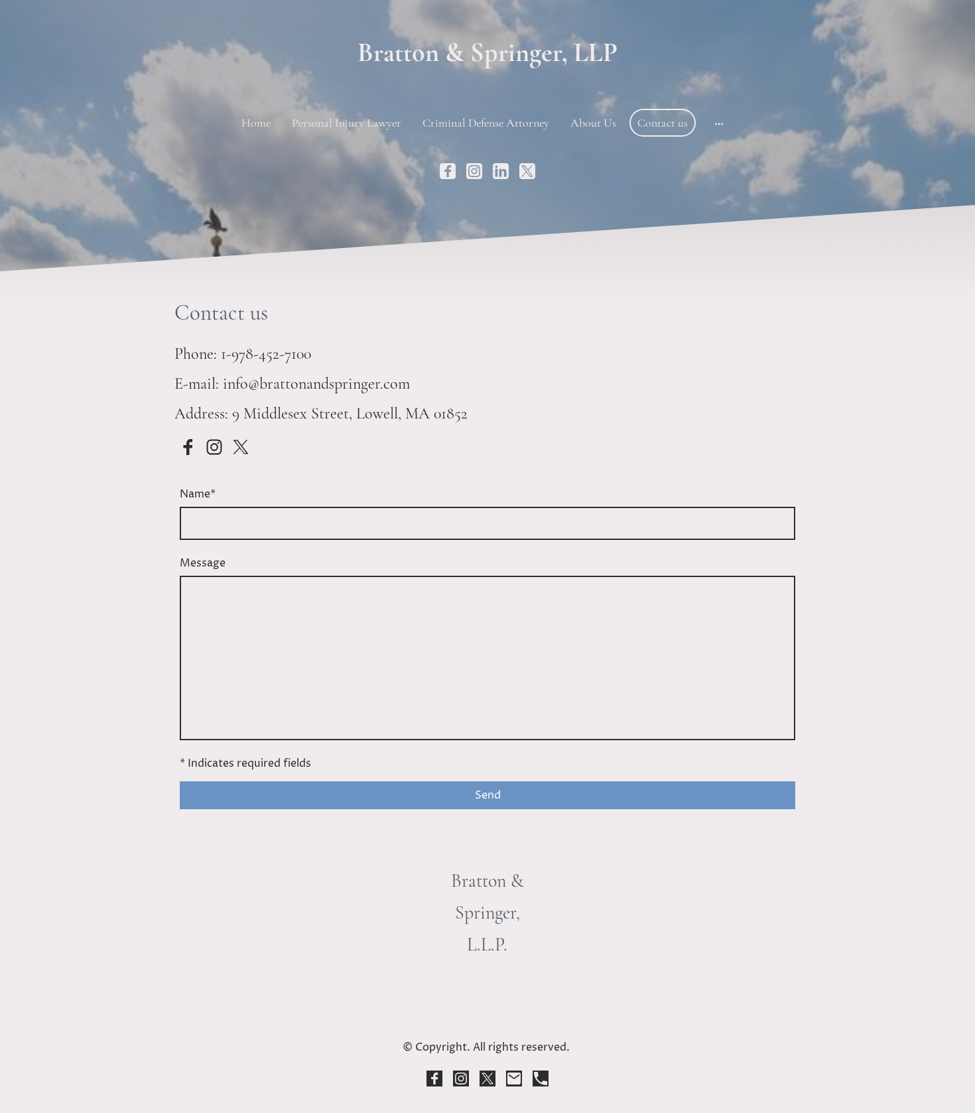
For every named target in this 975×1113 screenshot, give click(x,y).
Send (488, 795)
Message (203, 563)
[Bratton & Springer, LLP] (487, 81)
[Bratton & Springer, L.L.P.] (487, 1002)
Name (198, 494)
